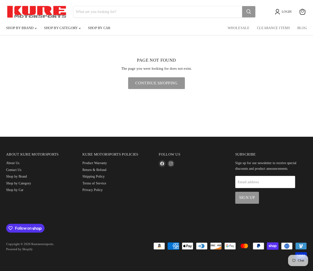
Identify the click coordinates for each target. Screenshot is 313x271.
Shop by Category (61, 28)
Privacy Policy (92, 190)
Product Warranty (94, 163)
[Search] (248, 11)
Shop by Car (14, 190)
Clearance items (273, 28)
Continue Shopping (156, 83)
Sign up (247, 197)
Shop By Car (99, 28)
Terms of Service (94, 183)
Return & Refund (94, 170)
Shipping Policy (93, 176)
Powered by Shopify (19, 249)
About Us (12, 163)
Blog (302, 28)
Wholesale (239, 28)
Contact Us (13, 170)
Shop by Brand (20, 28)
